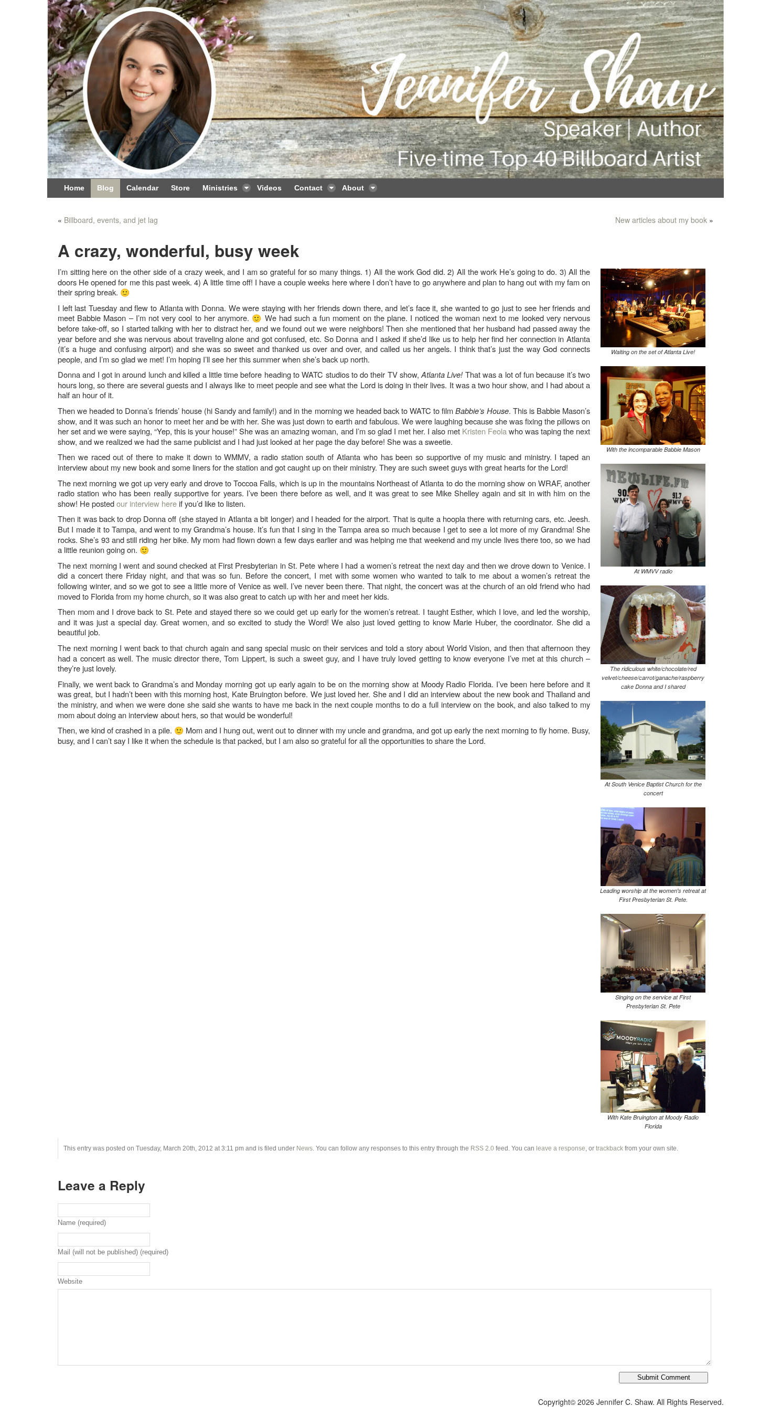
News (304, 1148)
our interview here (146, 503)
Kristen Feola (484, 430)
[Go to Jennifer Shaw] (385, 89)
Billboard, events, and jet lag (111, 220)
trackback (609, 1148)
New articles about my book (661, 220)
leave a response (560, 1148)
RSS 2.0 (482, 1148)
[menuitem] (74, 188)
